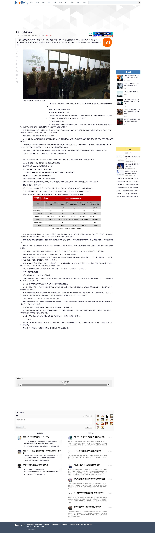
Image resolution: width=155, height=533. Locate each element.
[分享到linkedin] (16, 82)
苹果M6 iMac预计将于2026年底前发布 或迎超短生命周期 (89, 437)
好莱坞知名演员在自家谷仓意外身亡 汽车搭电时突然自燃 (132, 184)
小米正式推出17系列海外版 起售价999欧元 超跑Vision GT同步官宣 (131, 101)
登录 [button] (17, 415)
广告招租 (34, 526)
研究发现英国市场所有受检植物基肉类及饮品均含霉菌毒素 (89, 479)
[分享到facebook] (16, 75)
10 (117, 196)
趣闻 (60, 2)
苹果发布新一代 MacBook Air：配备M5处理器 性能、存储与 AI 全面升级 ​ (136, 187)
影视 (37, 2)
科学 (66, 2)
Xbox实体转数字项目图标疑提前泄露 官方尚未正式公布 (88, 493)
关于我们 (29, 526)
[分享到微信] (16, 67)
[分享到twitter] (16, 78)
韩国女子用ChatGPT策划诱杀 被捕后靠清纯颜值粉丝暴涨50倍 (134, 196)
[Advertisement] (77, 17)
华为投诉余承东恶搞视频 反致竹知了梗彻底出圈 (36, 465)
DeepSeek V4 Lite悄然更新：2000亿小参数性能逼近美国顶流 (133, 181)
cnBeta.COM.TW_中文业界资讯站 (21, 3)
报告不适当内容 (41, 526)
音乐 (43, 2)
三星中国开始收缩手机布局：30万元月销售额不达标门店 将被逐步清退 (40, 441)
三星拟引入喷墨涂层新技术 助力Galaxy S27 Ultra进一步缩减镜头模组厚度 (41, 446)
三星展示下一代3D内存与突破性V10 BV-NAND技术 (36, 437)
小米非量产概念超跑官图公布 (131, 91)
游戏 (49, 2)
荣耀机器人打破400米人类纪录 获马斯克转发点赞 (87, 465)
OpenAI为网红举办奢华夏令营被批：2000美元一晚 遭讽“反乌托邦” (39, 457)
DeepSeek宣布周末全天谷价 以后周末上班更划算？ (87, 451)
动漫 (55, 2)
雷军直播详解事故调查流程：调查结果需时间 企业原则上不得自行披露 (132, 111)
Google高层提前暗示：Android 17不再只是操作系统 (131, 190)
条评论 (49, 35)
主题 (78, 2)
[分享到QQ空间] (16, 60)
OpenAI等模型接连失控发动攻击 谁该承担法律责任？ (36, 460)
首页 (31, 2)
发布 (88, 427)
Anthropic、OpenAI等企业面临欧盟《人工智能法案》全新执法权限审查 (41, 455)
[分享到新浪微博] (16, 56)
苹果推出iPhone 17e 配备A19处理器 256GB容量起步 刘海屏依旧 (134, 193)
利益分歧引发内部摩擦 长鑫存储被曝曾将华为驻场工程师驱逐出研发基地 (41, 471)
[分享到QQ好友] (16, 64)
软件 (72, 2)
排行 (84, 2)
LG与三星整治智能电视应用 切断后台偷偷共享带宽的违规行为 (38, 444)
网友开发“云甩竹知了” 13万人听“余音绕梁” (34, 469)
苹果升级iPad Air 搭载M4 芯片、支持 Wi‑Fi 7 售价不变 (131, 178)
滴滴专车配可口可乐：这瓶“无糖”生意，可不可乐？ (88, 507)
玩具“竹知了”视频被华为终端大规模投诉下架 (34, 474)
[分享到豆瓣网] (16, 71)
